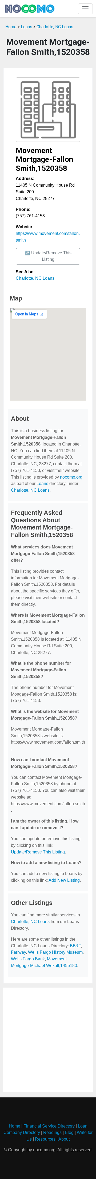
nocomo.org (71, 477)
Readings (52, 1132)
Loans (26, 26)
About (64, 1139)
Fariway (18, 952)
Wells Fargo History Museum (55, 952)
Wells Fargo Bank (28, 959)
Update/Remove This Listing (38, 852)
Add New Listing (64, 880)
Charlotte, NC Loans (55, 26)
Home (11, 26)
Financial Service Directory (49, 1126)
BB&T (75, 946)
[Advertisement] (48, 1040)
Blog (69, 1132)
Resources (45, 1139)
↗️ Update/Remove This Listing (48, 256)
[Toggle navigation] (85, 8)
